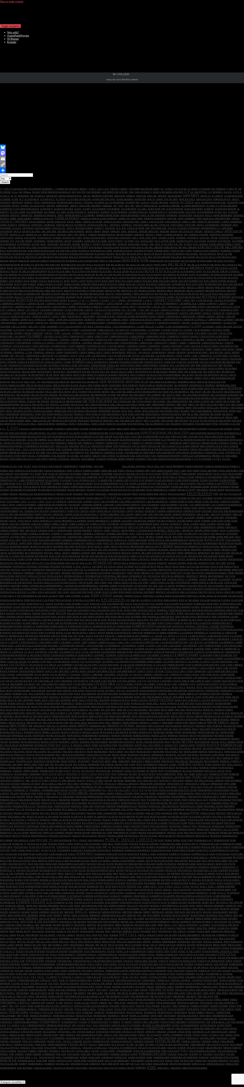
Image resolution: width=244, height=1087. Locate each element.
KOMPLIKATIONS (144, 626)
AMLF (60, 215)
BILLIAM (116, 268)
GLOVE (179, 517)
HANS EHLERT (233, 540)
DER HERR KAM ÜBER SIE (55, 382)
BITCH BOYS (222, 268)
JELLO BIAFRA (216, 585)
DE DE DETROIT (36, 375)
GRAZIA (107, 527)
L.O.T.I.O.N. (181, 636)
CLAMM (159, 326)
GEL (21, 511)
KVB (96, 636)
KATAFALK (206, 607)
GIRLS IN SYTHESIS (23, 517)
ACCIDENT (217, 196)
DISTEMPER (199, 407)
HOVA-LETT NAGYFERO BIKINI (48, 563)
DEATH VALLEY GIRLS (122, 371)
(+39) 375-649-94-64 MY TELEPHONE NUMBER (27, 189)
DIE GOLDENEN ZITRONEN (224, 395)
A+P (186, 192)
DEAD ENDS (54, 368)
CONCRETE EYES (31, 339)
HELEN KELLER (18, 549)
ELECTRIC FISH (167, 436)
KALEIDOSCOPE (115, 604)
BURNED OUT (90, 297)
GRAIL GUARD (190, 524)
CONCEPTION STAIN (10, 339)
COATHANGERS (87, 330)
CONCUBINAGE (49, 339)
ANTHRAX (126, 225)
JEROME (150, 589)
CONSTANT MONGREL (217, 339)
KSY (75, 636)
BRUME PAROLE (70, 294)
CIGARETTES (229, 323)
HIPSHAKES (204, 553)
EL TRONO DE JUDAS (11, 443)
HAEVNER (178, 537)
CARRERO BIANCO (24, 306)
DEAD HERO (68, 368)
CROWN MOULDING (197, 352)
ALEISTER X (46, 209)
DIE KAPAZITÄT (34, 398)
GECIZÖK (38, 508)
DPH (184, 414)
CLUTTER (40, 330)
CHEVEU (220, 316)
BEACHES (121, 254)
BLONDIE (238, 274)
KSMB (64, 636)
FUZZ (3, 501)
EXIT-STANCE (143, 456)
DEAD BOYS (20, 368)
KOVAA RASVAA (234, 629)
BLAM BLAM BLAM (84, 274)
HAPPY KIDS (25, 543)
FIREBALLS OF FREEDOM (208, 477)
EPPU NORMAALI (122, 446)
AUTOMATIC (224, 241)
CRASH (41, 349)
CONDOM (64, 339)
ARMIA (97, 231)
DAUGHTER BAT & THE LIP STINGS (40, 365)
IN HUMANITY (118, 573)
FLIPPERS (67, 483)
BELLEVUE (202, 257)
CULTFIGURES (99, 355)
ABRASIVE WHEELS (124, 196)
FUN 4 (130, 498)
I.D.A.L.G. (86, 566)
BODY (67, 281)
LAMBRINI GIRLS (159, 639)
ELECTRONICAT (56, 439)
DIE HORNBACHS (16, 398)
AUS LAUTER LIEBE (164, 241)
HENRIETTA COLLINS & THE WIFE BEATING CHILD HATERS (103, 549)
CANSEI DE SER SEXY (141, 303)
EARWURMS (72, 429)
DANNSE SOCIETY (153, 362)
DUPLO (72, 424)
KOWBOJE (5, 632)
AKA (127, 205)
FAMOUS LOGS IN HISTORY (28, 470)
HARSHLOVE (78, 543)
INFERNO (66, 573)
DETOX (89, 388)
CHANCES (59, 313)
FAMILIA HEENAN (194, 466)
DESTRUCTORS (60, 388)
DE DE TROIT (52, 375)
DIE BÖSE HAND (232, 391)
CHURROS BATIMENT (168, 323)
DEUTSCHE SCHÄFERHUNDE (150, 388)
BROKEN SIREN (165, 290)
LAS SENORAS (128, 645)
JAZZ (161, 585)
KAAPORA (59, 604)
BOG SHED (127, 281)
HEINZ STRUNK (228, 546)
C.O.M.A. (147, 300)
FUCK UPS (58, 498)
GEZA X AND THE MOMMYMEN (17, 514)
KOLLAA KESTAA (202, 623)
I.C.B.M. (77, 566)
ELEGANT (71, 439)
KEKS (70, 610)
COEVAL (48, 333)
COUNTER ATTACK (96, 346)
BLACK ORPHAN (9, 274)
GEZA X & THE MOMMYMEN (228, 511)
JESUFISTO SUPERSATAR (205, 589)
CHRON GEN (41, 323)
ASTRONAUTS (44, 238)
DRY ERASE (167, 420)
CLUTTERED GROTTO (58, 330)
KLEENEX (16, 623)
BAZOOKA (100, 254)
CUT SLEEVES (7, 359)
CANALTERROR (114, 303)
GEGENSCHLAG (117, 508)
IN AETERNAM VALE (184, 569)
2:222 (106, 189)
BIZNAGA (5, 271)
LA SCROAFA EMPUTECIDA (144, 642)
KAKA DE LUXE (98, 604)
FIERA (129, 477)
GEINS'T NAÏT (190, 508)
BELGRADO (189, 257)
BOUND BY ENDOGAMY (158, 284)
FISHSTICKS (6, 480)
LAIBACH (115, 639)
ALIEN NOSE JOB (156, 209)
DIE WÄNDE (229, 401)
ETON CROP (20, 456)
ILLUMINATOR (92, 569)
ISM (17, 579)
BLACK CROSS (121, 271)
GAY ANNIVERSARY (199, 504)
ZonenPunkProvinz (18, 35)
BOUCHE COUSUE (135, 284)
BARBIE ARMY (162, 250)
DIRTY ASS (193, 404)
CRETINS (166, 349)
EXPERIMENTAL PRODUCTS (209, 456)
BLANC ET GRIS (104, 274)
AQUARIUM (6, 231)
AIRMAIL (107, 205)
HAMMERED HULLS (85, 540)
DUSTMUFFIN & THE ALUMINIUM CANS (148, 424)
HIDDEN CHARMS (80, 553)
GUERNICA (57, 533)
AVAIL (43, 244)
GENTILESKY (119, 511)
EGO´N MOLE (116, 433)
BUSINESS (143, 297)
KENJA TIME (130, 610)
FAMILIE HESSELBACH (217, 466)
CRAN (13, 349)
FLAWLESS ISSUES (164, 480)
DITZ (2, 411)
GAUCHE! (183, 504)
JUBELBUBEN (170, 600)
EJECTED (47, 436)
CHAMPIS (48, 313)
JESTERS (187, 589)
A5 (15, 196)
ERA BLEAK (154, 446)
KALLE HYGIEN (141, 604)
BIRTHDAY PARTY (202, 268)
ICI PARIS (129, 566)
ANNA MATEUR (173, 221)
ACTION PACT (47, 199)
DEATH (4, 371)
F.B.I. (218, 459)
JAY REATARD (125, 585)
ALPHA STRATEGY (76, 212)
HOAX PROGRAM (71, 556)
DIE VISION (216, 401)
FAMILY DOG (7, 470)
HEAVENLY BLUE (84, 546)
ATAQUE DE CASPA (72, 238)
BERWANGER (156, 261)
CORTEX (228, 343)
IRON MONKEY (216, 576)
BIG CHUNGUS (229, 264)
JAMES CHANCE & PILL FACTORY (131, 582)
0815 (73, 192)
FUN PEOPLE (140, 498)
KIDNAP (36, 613)
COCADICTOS (121, 330)
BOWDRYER (178, 284)
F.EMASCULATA (8, 466)
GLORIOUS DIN (167, 517)
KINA (3, 616)
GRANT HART (223, 524)
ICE (105, 566)
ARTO (70, 234)
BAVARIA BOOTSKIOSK (81, 254)
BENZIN (4, 261)
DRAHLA (180, 417)
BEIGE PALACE (121, 257)
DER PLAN (141, 381)
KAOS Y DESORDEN (48, 607)
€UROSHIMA (44, 456)
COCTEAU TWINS (220, 330)
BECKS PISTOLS (207, 254)
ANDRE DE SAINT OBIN (130, 218)
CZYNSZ (45, 359)
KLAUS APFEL (196, 620)
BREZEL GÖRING (196, 287)
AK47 (121, 205)
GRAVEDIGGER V (76, 527)
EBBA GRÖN (122, 429)
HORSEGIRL (156, 559)
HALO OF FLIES (30, 540)
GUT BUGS (204, 533)
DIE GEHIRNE (154, 395)
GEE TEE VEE (71, 508)
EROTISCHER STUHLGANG (226, 449)
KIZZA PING (143, 620)
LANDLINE (194, 639)
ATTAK (214, 238)
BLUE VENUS (119, 278)
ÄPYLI (37, 202)
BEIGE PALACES (138, 257)
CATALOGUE (173, 306)
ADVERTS (5, 202)
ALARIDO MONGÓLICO (193, 205)
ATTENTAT (224, 238)
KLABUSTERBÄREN (163, 619)
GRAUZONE (41, 527)
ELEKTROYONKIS (151, 439)
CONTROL (75, 343)
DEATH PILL (59, 371)
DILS (87, 404)
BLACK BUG (106, 271)
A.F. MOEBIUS (215, 192)
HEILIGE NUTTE (153, 546)
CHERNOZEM (188, 316)
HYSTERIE (66, 566)
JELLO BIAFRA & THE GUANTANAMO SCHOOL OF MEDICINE (71, 589)
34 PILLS (169, 189)
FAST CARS (180, 470)
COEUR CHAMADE (33, 333)
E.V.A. (3, 429)
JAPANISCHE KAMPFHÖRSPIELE (46, 585)
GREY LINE (150, 527)
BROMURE (180, 290)
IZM (164, 579)
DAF (212, 358)
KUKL (82, 636)
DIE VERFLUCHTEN (199, 401)
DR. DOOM (215, 414)
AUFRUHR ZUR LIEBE (95, 241)
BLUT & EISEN (185, 278)
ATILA (135, 238)
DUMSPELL (62, 424)
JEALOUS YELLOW (197, 585)
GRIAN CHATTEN (183, 527)
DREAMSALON (216, 417)
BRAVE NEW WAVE (129, 287)
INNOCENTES (162, 573)
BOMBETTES (196, 281)
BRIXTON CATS (129, 290)
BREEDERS (160, 287)
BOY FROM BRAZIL (10, 287)
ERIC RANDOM (64, 449)
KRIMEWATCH (151, 632)
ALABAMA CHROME (169, 205)
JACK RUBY (224, 579)
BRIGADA (220, 287)
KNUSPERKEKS (138, 623)
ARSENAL (132, 231)
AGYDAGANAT (37, 205)
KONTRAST (178, 626)
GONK (227, 520)
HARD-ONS (48, 543)
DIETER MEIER (74, 401)
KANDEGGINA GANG (230, 604)
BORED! (32, 284)
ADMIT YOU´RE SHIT (167, 199)
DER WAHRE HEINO (98, 385)
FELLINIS (14, 477)
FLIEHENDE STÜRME (37, 483)
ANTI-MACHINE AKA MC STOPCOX (151, 225)
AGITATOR (232, 202)
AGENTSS (174, 202)
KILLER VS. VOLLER (152, 613)
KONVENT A (6, 629)
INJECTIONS (133, 573)
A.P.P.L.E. (237, 192)
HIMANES (171, 553)
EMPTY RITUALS (192, 443)
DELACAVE (188, 375)
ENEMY (234, 443)
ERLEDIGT (184, 449)
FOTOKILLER (133, 486)
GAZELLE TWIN (18, 508)
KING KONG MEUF (114, 616)
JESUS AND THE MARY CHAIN (85, 592)
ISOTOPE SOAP (92, 579)
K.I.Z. (42, 604)
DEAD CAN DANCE (38, 368)
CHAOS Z (129, 313)
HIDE (93, 553)
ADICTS (151, 199)
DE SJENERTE (181, 385)
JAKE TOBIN (100, 582)
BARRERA (226, 250)
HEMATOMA (51, 549)
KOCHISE (152, 623)
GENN (92, 511)
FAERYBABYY (70, 466)
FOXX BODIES (162, 486)
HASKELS (91, 543)
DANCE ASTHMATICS (96, 362)
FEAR (45, 474)
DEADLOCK (122, 368)
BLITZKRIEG (203, 274)
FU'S (226, 494)
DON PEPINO (166, 411)
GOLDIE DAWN (185, 520)
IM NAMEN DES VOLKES (122, 569)
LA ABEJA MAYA (196, 636)
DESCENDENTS (130, 385)
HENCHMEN (64, 549)
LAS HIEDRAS (226, 642)
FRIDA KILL (101, 494)
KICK (3, 613)
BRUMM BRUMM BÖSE (91, 294)
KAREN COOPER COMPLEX (115, 607)
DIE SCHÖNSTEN (9, 401)
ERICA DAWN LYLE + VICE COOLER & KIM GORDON (27, 449)
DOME (138, 411)
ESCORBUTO (77, 452)
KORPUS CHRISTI (97, 629)
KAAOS (49, 604)
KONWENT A (51, 629)
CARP (231, 303)
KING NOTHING (133, 616)
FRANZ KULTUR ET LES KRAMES (128, 490)
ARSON (174, 231)
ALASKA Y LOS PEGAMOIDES (221, 205)
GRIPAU (220, 527)
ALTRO (218, 212)
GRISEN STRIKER (9, 530)
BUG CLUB (205, 294)
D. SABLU (110, 359)
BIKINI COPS (91, 268)
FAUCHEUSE (6, 474)
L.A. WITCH (169, 636)
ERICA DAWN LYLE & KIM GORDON (180, 446)
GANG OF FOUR (211, 501)
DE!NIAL (228, 365)
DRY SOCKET (181, 420)
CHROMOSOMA (8, 323)
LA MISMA (182, 639)
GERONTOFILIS (174, 511)
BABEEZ (203, 244)
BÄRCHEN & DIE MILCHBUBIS (146, 247)
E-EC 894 (235, 424)
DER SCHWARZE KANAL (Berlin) (70, 385)
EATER (112, 429)
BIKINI (65, 268)
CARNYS (222, 303)
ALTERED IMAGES (138, 212)
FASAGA (130, 470)
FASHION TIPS (142, 470)
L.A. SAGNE (156, 636)
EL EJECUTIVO (85, 439)
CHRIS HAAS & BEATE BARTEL (145, 319)
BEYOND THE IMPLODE (47, 264)
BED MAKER (61, 257)
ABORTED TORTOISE (102, 196)
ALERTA (86, 209)
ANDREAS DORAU (67, 218)
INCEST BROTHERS (220, 569)
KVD (101, 636)
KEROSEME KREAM (180, 610)
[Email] (122, 159)
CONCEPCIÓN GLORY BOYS (214, 336)
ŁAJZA (124, 639)
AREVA (89, 231)
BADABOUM (45, 247)
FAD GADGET (55, 466)
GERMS (161, 511)
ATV (12, 241)
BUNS (80, 297)
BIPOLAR (184, 268)
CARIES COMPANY (207, 303)
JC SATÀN (170, 585)
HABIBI (159, 537)
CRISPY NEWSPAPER (114, 352)
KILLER (61, 613)
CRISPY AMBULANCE (90, 352)
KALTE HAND (172, 604)
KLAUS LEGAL (212, 620)
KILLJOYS (190, 613)
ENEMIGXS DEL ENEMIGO (215, 443)
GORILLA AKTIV (59, 524)
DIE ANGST (196, 391)
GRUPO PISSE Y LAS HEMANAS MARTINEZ (143, 530)
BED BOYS (48, 257)
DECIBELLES (7, 375)
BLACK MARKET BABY (190, 271)
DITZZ (9, 411)
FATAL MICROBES (228, 470)
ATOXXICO (192, 238)
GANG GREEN (194, 501)
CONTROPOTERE (129, 343)
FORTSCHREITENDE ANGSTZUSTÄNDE (91, 486)
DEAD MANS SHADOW (141, 368)
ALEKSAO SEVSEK (63, 209)
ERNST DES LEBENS (201, 449)
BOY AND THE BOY (233, 284)
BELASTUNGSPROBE (159, 257)
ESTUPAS (230, 452)
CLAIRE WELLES (145, 326)
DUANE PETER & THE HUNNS (215, 420)
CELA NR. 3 (132, 310)
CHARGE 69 (218, 313)
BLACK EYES (137, 271)
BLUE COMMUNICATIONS (80, 278)
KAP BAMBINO (67, 607)
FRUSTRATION (199, 493)
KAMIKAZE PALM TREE (206, 604)
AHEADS (50, 205)
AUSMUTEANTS (184, 241)
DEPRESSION (171, 378)
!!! (1, 189)
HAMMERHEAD (104, 540)
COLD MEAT (88, 333)
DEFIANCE (124, 375)
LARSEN (92, 642)
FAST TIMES (193, 470)
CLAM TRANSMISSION (177, 326)
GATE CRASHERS (150, 504)
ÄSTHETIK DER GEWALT (69, 202)
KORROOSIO (113, 629)
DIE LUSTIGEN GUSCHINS (157, 398)
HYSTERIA (32, 566)
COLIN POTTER (185, 333)
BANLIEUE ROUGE (123, 250)
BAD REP (125, 247)
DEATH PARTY (44, 371)
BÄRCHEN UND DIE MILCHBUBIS (220, 247)
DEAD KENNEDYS (102, 368)
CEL (123, 310)
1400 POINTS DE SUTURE (114, 192)
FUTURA (172, 498)
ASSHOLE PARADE (198, 234)
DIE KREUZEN (74, 398)
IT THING (143, 579)
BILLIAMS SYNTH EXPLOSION (138, 268)
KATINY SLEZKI (8, 610)
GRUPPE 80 (187, 530)
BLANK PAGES (129, 274)
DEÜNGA (98, 388)
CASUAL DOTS (128, 306)
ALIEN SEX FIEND (193, 209)
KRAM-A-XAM (63, 632)
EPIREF (108, 446)
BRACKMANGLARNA (56, 287)
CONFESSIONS (120, 339)
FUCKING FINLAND (42, 498)
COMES (89, 336)
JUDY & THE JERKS (189, 600)
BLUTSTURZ (220, 278)
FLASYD (133, 480)
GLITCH (118, 517)
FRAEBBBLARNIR (199, 486)
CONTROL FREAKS (91, 343)
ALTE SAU (190, 212)
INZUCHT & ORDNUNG (173, 576)
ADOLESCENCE (187, 199)
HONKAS (45, 559)
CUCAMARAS (61, 355)
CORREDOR (194, 343)
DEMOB (91, 378)
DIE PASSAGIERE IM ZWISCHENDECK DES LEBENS (199, 398)
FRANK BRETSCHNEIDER (23, 490)
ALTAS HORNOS (119, 212)
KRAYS (101, 632)
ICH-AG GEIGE (115, 566)
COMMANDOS (136, 336)
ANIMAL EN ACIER (93, 221)
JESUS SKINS (125, 592)
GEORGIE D (151, 511)
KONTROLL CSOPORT (208, 626)
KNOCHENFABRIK (109, 623)
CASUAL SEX (159, 306)
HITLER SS (236, 553)
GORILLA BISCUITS (79, 524)
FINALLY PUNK (186, 477)
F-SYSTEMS (205, 459)
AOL (123, 228)
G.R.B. (41, 501)
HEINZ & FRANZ (210, 546)
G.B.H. (23, 501)
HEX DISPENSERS (34, 553)
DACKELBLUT (171, 359)
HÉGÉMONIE (137, 546)
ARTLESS (61, 234)
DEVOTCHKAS (219, 388)
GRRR (107, 530)
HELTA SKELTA (35, 549)
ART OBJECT (80, 234)
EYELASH (151, 459)
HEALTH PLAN (226, 543)
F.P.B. (20, 466)
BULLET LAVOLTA (24, 297)
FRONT (163, 494)
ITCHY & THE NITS (128, 579)
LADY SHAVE (61, 639)
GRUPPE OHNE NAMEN (206, 530)
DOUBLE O (79, 414)
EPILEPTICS (97, 446)
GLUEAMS (189, 517)
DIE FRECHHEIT (137, 395)
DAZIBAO (164, 365)
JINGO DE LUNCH (233, 592)
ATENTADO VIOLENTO (119, 238)
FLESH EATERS (227, 480)
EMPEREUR (175, 443)
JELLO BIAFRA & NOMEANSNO (22, 589)
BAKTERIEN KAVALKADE (41, 250)
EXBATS (96, 456)
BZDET (63, 300)
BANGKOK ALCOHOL (101, 250)
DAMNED (78, 361)
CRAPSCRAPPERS (26, 349)
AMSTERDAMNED (130, 215)
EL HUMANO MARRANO (193, 439)
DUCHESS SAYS (8, 424)
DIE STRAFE (42, 401)
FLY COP (123, 483)
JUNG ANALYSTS (9, 604)
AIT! (115, 205)
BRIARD (210, 287)
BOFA (118, 281)
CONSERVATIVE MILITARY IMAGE (162, 339)
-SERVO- (83, 189)
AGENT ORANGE (159, 202)
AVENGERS (65, 244)
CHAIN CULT (211, 310)
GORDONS (24, 524)
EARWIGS (60, 429)
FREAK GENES (216, 490)
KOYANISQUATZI (21, 632)
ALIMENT (208, 209)
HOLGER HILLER (99, 556)
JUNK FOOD (32, 604)
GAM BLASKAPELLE (157, 501)
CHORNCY (89, 319)
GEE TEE (58, 508)
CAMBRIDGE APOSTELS (13, 303)
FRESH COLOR (64, 494)
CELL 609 (144, 310)
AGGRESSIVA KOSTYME (213, 202)
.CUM (91, 189)
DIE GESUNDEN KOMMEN (196, 395)
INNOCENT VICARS (180, 573)
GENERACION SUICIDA (36, 511)
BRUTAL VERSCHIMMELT (119, 294)
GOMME (205, 520)
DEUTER (108, 388)
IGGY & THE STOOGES (198, 566)
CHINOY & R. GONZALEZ (33, 319)
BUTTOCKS (237, 297)
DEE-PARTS (66, 375)
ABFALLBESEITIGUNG (70, 196)
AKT (132, 205)
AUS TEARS (200, 241)
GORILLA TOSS (98, 524)
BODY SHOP (107, 281)
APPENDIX (227, 228)
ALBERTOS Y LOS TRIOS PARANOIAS (19, 209)
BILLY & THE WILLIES (166, 268)
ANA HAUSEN (185, 215)
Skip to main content (11, 1)
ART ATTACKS (185, 231)
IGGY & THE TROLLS (222, 566)
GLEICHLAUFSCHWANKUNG (84, 517)
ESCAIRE (41, 452)
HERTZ (217, 549)
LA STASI (150, 645)
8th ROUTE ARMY (150, 189)
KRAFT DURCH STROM (42, 632)
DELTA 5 (224, 375)
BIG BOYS (215, 264)
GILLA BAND (127, 514)
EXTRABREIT (88, 459)
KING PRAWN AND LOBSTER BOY (193, 616)
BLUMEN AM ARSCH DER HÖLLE (144, 278)
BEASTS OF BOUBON (174, 254)
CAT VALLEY (32, 310)
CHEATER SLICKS (105, 316)
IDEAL (160, 566)
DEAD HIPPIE (82, 368)
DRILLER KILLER (41, 420)
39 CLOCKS (181, 189)
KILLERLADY (96, 613)
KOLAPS (188, 623)
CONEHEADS (87, 339)
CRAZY (122, 349)
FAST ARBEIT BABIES (161, 470)
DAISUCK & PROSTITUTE (30, 362)
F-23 (196, 459)
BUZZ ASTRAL (7, 300)
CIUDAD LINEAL (103, 326)
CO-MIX (74, 330)
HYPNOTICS (19, 566)
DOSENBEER (12, 414)
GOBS (209, 517)
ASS (186, 234)
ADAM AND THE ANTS (104, 199)
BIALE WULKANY (95, 264)
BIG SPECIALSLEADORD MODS (44, 268)
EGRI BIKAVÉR (132, 433)
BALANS (59, 250)
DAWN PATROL (150, 365)
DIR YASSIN (237, 404)
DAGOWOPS (235, 359)
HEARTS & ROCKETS (41, 546)
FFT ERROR (111, 477)
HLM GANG (55, 556)
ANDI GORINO (24, 218)
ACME (14, 199)
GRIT (21, 530)
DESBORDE (115, 385)
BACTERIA (32, 247)
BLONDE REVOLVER (222, 274)
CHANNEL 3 (96, 313)
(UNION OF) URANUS (67, 189)
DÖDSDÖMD (104, 411)
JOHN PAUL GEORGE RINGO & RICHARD (164, 596)
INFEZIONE (78, 573)
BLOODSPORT (42, 278)
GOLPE (197, 520)
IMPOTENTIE (165, 569)
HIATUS (66, 553)
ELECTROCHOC (18, 439)
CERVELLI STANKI (170, 310)
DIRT (148, 404)
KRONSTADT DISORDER (38, 636)
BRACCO (40, 287)
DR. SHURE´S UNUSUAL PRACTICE (33, 417)
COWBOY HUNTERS (171, 346)
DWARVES (175, 424)
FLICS (19, 483)
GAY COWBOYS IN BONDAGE (226, 504)
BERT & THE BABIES (110, 261)
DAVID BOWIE (98, 365)
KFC (235, 610)
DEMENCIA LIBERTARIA (47, 378)
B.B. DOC (178, 244)
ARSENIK (164, 231)
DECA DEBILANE (193, 371)
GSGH (222, 530)
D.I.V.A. (86, 359)
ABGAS (86, 196)
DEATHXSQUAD (143, 371)
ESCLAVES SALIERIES (57, 452)
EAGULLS (24, 429)
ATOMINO (181, 238)
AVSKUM (122, 244)
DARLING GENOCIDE (187, 362)
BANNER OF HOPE (143, 250)
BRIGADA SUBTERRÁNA (31, 290)
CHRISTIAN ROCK (172, 319)
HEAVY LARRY (102, 546)
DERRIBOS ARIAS (187, 382)
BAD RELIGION (111, 247)
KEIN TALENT (58, 610)
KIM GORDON (235, 613)
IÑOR (231, 573)
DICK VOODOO (80, 391)
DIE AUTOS (217, 391)
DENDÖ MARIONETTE (133, 378)
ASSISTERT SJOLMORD (221, 234)
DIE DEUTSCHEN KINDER (44, 395)
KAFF (86, 604)
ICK (136, 566)
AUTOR (35, 244)
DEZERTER (234, 388)
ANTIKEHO (226, 225)
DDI (193, 365)
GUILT (132, 533)
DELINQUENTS (211, 375)
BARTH (236, 250)
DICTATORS (94, 391)
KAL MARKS (157, 604)
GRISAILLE (231, 527)
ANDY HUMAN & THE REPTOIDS (213, 218)
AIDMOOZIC (62, 205)
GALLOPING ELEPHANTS (132, 501)
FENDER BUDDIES (46, 477)
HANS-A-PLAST (214, 539)
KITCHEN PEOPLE (126, 620)
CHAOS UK (117, 313)
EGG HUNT (74, 433)
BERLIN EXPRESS (39, 261)
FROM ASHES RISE (149, 494)
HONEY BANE (25, 559)
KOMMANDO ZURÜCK (80, 626)
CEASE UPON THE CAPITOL (78, 310)
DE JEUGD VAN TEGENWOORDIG (163, 375)
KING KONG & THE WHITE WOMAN (85, 616)
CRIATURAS (197, 349)
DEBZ (180, 371)
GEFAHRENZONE (99, 508)
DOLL (131, 411)
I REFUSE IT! (192, 576)
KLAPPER (183, 620)
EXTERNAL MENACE (69, 459)
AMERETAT (26, 215)
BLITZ (192, 274)
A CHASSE (5, 199)
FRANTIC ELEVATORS (97, 490)
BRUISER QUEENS (50, 294)
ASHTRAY (139, 234)
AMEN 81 (15, 215)
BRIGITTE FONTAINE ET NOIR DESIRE (84, 290)
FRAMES (4, 490)
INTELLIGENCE (55, 576)
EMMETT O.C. (161, 443)
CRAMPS (4, 349)
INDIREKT (29, 573)
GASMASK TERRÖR (91, 504)
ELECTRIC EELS (122, 436)
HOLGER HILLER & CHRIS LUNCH (126, 556)
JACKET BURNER (208, 579)
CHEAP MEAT (74, 316)
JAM (109, 582)
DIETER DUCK (57, 401)
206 (20, 192)
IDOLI (183, 566)
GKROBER (39, 517)
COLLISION (19, 336)
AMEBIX (4, 215)
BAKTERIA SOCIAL (17, 250)
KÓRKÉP (73, 629)
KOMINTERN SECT (222, 623)
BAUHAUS (63, 254)
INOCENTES (197, 573)
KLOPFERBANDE (69, 623)
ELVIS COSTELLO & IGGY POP (39, 443)
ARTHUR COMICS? (213, 231)
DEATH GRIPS (29, 371)
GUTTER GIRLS (18, 537)
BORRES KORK (72, 284)
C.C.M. (81, 300)
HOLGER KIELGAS (155, 556)
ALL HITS (61, 212)
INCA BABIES (202, 569)
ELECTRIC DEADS (103, 436)
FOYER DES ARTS (180, 486)
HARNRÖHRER (62, 543)
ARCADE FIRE (48, 231)
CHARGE (206, 313)
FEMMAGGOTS (28, 477)
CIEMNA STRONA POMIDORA (206, 323)
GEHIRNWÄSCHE (135, 508)
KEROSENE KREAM (202, 610)
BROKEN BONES (147, 290)
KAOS (34, 607)
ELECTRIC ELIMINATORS (144, 436)
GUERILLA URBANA (39, 533)
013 (162, 189)
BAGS (3, 250)
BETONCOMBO (205, 261)
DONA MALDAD (150, 411)
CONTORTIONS (23, 343)
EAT (105, 429)
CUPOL (187, 355)
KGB (241, 610)
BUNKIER (71, 297)
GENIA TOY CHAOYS (78, 511)
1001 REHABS (93, 192)
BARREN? (214, 250)
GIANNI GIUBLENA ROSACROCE (81, 514)
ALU (225, 212)
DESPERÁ (210, 385)
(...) (54, 189)
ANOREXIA (49, 225)
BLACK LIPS (170, 271)
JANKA (25, 585)
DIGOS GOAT (77, 404)
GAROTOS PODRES (26, 504)
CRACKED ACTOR (228, 346)
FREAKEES (202, 490)
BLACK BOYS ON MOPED (85, 271)
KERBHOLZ (163, 610)
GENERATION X (57, 511)
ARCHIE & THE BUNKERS (70, 231)
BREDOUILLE (146, 287)
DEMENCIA (27, 378)
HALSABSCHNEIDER (50, 540)
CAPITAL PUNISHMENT (165, 303)
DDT (220, 365)
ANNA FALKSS (156, 221)
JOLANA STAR (235, 596)
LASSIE (141, 645)
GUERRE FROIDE (72, 533)
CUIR (88, 355)
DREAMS (203, 417)
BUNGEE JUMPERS (55, 297)
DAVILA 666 (113, 365)
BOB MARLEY (55, 281)
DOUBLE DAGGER (63, 414)
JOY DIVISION (113, 600)
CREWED (185, 349)
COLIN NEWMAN (167, 333)
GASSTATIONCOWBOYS (127, 504)
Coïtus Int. (66, 333)
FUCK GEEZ (25, 498)
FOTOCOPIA (119, 486)
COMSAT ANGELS (189, 336)
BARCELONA (178, 250)
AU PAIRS (129, 241)
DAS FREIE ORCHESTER (222, 362)
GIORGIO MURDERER (183, 514)
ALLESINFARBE (34, 212)
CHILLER (230, 316)
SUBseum (13, 38)
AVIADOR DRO (109, 244)
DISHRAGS (167, 407)
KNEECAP (93, 623)
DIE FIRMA (122, 395)
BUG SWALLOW (227, 294)
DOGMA (116, 411)
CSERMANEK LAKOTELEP (39, 355)
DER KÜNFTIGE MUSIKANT (84, 382)
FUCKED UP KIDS (9, 498)
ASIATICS (150, 234)
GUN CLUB (168, 533)
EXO (153, 456)
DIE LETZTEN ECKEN (107, 398)
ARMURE (115, 231)
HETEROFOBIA (16, 553)
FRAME (235, 486)
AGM (241, 202)
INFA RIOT (55, 573)
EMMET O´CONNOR (142, 443)
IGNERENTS (38, 569)
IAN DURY (97, 566)
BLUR (166, 278)
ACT (21, 199)
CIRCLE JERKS (19, 326)
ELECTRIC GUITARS (187, 436)
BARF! (188, 250)
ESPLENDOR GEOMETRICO (190, 452)
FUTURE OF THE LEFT (189, 498)
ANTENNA (114, 225)
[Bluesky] (122, 147)
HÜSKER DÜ (103, 563)
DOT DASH (47, 414)
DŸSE (215, 424)
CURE (194, 355)
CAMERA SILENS (35, 303)
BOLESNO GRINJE (168, 281)
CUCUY (73, 355)
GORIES (46, 524)
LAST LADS (161, 645)
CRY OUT (19, 355)
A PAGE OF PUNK (136, 228)
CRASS (81, 349)
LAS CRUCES (195, 642)
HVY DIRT (221, 563)
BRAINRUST (75, 287)
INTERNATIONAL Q (74, 576)
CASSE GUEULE (111, 306)
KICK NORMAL (24, 613)
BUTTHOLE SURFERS (216, 296)
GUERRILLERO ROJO (117, 533)
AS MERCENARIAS (173, 234)
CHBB (63, 316)
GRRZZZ (115, 530)
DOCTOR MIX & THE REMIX (82, 411)
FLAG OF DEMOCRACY (84, 480)
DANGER (113, 362)
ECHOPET (202, 429)
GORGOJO (36, 524)
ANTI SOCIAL (59, 228)
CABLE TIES (188, 300)
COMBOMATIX (76, 336)
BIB (108, 264)
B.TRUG (188, 244)
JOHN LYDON (101, 596)
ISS (102, 579)
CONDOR (74, 339)
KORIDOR (63, 629)
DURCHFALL (84, 424)
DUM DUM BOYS (46, 424)
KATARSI (218, 607)
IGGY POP (26, 569)
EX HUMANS (123, 456)
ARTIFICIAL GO (33, 234)
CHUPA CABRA (76, 323)
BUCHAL (164, 294)
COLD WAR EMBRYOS (122, 333)
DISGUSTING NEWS (150, 407)
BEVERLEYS (27, 264)
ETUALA (31, 456)
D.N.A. (93, 359)
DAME (67, 362)
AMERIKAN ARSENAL (45, 215)
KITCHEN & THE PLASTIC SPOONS (98, 620)
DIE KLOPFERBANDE (55, 398)
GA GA (96, 501)
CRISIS (59, 352)
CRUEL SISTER (232, 352)
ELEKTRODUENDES (130, 439)
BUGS (215, 294)
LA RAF (76, 642)
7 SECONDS (134, 189)
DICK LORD (51, 391)
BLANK (117, 274)
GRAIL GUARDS (207, 524)
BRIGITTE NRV (113, 290)
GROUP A (98, 530)
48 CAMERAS (218, 189)
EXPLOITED (41, 459)
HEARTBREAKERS (19, 546)
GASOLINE (108, 504)
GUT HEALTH (218, 533)
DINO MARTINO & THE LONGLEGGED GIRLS (113, 404)
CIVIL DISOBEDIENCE (124, 326)
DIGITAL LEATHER (60, 404)
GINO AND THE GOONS (159, 514)
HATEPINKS (133, 543)
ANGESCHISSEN (37, 221)
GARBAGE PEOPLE (230, 501)
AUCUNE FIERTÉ (24, 241)
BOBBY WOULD (38, 281)
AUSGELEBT (146, 241)
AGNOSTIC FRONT (9, 205)
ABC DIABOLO (37, 196)
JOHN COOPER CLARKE (77, 596)
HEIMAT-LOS (181, 546)
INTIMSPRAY (135, 576)
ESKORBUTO (96, 452)
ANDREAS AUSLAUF (43, 218)
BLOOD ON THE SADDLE (22, 278)
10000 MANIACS (143, 192)
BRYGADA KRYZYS (144, 294)
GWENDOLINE (58, 537)
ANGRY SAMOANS (56, 221)
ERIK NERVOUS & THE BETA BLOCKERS (156, 449)
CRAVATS (91, 349)
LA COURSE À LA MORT (12, 639)
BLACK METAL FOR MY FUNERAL (221, 271)
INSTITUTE (21, 576)
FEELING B (119, 474)
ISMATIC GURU (28, 579)
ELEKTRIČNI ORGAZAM (106, 439)
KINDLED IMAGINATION (37, 616)
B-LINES (168, 244)
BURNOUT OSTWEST (110, 297)
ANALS (208, 215)
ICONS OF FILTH (147, 566)
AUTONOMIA (24, 244)
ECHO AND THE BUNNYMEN (181, 429)
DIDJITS (105, 391)
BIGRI (10, 268)
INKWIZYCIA (148, 573)
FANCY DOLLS (74, 470)
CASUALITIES (143, 306)
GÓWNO (164, 524)
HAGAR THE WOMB (205, 537)
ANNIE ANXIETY (8, 225)
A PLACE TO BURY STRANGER (183, 228)
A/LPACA (5, 196)
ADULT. (236, 199)
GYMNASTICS (116, 537)
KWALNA (110, 636)
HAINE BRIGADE (225, 537)
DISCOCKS (60, 407)
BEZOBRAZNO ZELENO (73, 264)
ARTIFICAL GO (17, 234)
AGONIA (24, 205)
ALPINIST (105, 212)
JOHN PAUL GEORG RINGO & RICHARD (206, 596)
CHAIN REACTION (228, 310)
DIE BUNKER (23, 395)
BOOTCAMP (20, 284)
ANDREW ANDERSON (154, 218)
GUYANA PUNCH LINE (38, 537)
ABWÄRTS (191, 195)
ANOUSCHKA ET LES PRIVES (71, 225)
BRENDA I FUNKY (176, 287)
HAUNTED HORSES (158, 543)
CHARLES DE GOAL (20, 316)
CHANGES (84, 313)
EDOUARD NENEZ (18, 433)
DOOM (232, 411)
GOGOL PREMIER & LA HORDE (69, 520)
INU (145, 576)
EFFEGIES (63, 433)
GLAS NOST (62, 517)
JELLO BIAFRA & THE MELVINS (121, 589)
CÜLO (81, 355)
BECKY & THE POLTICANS (28, 257)
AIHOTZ (74, 205)
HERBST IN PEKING (158, 549)
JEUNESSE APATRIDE (143, 592)
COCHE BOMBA (138, 330)
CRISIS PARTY (71, 352)
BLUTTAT (233, 278)
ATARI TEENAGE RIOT (94, 238)
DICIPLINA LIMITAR (10, 391)
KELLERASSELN (82, 610)
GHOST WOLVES (43, 514)
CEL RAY (155, 310)
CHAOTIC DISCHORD (190, 313)
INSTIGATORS (7, 576)
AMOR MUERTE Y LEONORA (79, 215)
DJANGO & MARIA (43, 411)
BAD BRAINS (79, 247)
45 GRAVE (193, 189)
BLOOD (4, 278)
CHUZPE (185, 323)
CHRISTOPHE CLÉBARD (220, 319)
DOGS (124, 411)
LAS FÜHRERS (210, 642)
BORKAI (41, 284)
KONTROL (190, 626)
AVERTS (96, 244)
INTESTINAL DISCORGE (115, 576)
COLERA (153, 333)
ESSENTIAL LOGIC (215, 452)
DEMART (16, 378)
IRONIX (203, 576)
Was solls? (13, 32)
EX (68, 456)
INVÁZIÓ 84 (154, 576)
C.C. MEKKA (92, 300)
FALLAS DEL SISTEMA (134, 466)
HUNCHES (192, 563)
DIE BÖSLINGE (8, 395)
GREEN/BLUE (120, 527)
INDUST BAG (42, 573)
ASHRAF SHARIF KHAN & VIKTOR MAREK (110, 234)
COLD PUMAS (102, 333)
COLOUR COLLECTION (55, 336)
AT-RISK (57, 238)
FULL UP (121, 498)
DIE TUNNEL (159, 401)
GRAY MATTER (94, 527)
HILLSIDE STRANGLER (153, 553)
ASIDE (159, 234)
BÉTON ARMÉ (188, 261)
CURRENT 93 (205, 355)
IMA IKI (104, 569)
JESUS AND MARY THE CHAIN (53, 592)
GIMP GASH (141, 514)
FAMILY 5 (235, 466)
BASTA (30, 254)
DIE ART (206, 391)
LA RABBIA (65, 642)
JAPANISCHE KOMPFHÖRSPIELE (81, 585)
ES (34, 452)
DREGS (229, 417)
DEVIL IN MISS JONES (192, 388)
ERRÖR (4, 452)
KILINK (51, 613)
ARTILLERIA (49, 234)
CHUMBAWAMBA (58, 323)
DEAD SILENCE (180, 368)
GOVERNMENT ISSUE (147, 524)
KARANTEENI (83, 607)
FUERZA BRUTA (94, 498)
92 (236, 189)
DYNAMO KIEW (203, 424)
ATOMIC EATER (166, 238)
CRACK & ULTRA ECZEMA (204, 346)
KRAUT (93, 632)
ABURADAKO (174, 196)
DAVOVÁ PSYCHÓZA (131, 365)
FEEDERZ (95, 474)
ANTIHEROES (212, 225)
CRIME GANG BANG (223, 349)
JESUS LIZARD (110, 592)
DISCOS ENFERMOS (108, 407)
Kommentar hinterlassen (55, 67)
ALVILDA (233, 212)
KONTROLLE (227, 626)
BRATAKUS (95, 287)
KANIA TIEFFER (21, 607)
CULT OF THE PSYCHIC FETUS (123, 355)
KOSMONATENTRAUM (180, 629)
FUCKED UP (235, 494)
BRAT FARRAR (110, 287)
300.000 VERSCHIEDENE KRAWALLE (51, 192)
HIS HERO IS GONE (220, 553)
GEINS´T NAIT (205, 508)
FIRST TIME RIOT (232, 477)
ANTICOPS (189, 225)
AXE (151, 244)
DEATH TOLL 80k (100, 371)
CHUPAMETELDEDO (117, 323)
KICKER (10, 613)
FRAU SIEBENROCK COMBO (161, 490)
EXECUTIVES (108, 456)
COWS (186, 346)
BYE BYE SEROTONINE (46, 300)
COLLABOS (200, 333)
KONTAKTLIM (163, 626)
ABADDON (23, 196)
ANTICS (200, 225)
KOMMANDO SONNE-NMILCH (51, 626)
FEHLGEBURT (188, 474)
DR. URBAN (138, 417)
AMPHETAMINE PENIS (107, 215)
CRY (11, 355)
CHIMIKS (14, 319)
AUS (137, 241)
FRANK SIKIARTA (76, 490)
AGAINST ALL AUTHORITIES (109, 202)
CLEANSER (208, 326)
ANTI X (70, 228)
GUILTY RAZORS (145, 533)
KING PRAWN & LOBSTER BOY (158, 616)
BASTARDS (40, 254)
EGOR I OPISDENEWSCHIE (94, 433)
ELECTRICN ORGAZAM (211, 436)
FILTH (165, 477)
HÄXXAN (189, 537)
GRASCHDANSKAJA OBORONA (16, 527)
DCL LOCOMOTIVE (180, 365)
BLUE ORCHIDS (102, 278)
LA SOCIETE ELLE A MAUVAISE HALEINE (36, 645)
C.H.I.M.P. (104, 300)
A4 (11, 196)
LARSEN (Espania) (107, 642)
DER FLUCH (17, 382)
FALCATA (98, 466)
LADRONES (32, 639)
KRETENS (137, 632)
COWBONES (153, 346)
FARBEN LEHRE (91, 470)
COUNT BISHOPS (76, 346)
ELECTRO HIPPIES (37, 439)
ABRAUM (141, 196)
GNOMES (200, 517)
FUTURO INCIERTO (233, 498)
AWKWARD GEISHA (138, 244)
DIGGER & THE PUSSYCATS (34, 404)
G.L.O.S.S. (32, 501)
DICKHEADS (28, 391)
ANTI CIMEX (177, 225)
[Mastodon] (122, 153)
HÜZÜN (117, 563)
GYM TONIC (131, 537)
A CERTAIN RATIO (233, 196)
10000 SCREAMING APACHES (167, 192)
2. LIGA (99, 189)
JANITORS (15, 585)
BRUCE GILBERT (195, 290)
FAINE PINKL (86, 466)
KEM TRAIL (117, 610)
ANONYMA (37, 225)
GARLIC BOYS (7, 504)
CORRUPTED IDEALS (212, 343)
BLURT (173, 278)
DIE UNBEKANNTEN (177, 401)
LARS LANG (123, 642)
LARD (84, 642)
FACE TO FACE (40, 466)
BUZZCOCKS (25, 300)
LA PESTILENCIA (28, 642)
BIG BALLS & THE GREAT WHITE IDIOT (146, 264)
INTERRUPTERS (93, 576)
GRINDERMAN (208, 527)
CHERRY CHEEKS (205, 316)
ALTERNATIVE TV (158, 212)
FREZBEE (78, 494)
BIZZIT (14, 271)
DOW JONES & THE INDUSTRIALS (103, 414)
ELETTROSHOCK (170, 439)
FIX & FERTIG (52, 480)
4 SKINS (123, 189)
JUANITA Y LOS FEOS (151, 600)
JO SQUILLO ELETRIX (83, 600)
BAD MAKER (96, 247)
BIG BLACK (177, 264)
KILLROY (201, 613)
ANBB (13, 218)
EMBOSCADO (75, 443)
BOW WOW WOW (195, 284)
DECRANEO (21, 375)
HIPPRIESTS (190, 553)
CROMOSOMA (158, 352)
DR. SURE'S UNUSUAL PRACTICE (113, 417)
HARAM (37, 543)
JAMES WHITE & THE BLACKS (207, 582)
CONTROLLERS (110, 343)
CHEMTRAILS (172, 316)
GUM (157, 533)
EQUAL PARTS (139, 446)
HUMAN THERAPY (157, 563)
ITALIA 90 (110, 579)
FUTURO (218, 498)
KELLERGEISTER (100, 610)
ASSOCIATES (7, 238)
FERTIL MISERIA (65, 477)
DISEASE (124, 407)
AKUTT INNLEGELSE (146, 205)
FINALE (173, 477)
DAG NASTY (222, 359)
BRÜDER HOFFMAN (215, 290)
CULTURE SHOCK (164, 355)
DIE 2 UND (115, 391)
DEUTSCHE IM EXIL (124, 388)
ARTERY (198, 231)
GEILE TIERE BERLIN (171, 508)
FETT (101, 477)
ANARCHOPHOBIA (222, 215)
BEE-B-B (73, 257)
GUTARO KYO (190, 533)
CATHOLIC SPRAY (15, 310)
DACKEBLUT (156, 359)
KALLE (128, 604)
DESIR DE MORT (164, 385)
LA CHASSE (236, 636)
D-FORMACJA (63, 359)
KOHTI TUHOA (165, 623)
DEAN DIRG (231, 368)
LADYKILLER (46, 639)
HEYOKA (48, 553)
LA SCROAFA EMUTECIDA (174, 642)
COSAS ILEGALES (21, 346)
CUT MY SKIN (220, 355)
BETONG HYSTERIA (224, 261)
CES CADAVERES (190, 310)
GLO (140, 517)
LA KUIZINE (135, 639)
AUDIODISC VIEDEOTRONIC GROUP (52, 241)
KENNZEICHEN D (147, 610)
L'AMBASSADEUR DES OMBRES (132, 636)
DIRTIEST (171, 404)
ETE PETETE (6, 456)
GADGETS (61, 501)
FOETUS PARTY (188, 483)
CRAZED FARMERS (107, 349)
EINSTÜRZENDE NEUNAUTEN (25, 436)
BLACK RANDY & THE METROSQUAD (38, 274)
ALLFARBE (49, 212)
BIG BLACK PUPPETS (198, 264)
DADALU (184, 359)
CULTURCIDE (147, 355)
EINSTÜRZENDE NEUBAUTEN (164, 433)
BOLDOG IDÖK (150, 281)
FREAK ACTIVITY (186, 490)
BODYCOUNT (93, 281)
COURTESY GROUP (136, 346)
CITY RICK (87, 326)
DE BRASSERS (160, 371)
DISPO (188, 407)
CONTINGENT (7, 343)
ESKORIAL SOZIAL (114, 452)
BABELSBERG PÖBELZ (221, 244)
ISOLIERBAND (75, 579)
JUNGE (22, 604)
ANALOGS (198, 215)
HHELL (58, 553)
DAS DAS (204, 362)
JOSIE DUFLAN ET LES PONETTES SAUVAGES (48, 600)
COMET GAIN (101, 336)
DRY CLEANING (152, 420)
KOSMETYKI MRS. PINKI (154, 629)
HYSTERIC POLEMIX (49, 566)
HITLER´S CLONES (10, 556)
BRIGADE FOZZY (54, 290)
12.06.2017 (9, 60)
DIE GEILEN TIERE (171, 395)
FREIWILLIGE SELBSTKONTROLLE (37, 494)
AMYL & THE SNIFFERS (152, 215)
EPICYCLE (85, 446)
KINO (76, 620)
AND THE (172, 218)
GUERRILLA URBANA (93, 533)
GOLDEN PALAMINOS (144, 520)
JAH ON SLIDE (85, 582)
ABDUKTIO (52, 196)
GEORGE (139, 511)
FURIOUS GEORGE (157, 498)
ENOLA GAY (62, 446)
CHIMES (4, 319)
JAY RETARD (140, 585)
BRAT (86, 287)
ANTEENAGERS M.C (97, 225)
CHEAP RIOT (88, 316)
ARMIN (105, 231)
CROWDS (181, 352)
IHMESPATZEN (53, 569)
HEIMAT (168, 546)
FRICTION (89, 494)
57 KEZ (230, 189)
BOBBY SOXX (22, 281)
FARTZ (121, 470)
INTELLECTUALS (37, 576)
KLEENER (5, 623)
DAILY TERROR (8, 362)
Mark (38, 67)
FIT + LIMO (19, 480)
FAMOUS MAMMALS (55, 470)
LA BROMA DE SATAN (217, 636)
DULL (34, 424)
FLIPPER (57, 483)
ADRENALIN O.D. (222, 199)
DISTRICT (225, 407)
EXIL (132, 456)
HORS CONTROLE (140, 559)
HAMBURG (67, 540)
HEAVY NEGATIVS (120, 546)
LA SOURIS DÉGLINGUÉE (71, 645)
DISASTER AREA (9, 407)
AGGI (197, 202)
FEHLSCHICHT (204, 474)
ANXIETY (99, 228)
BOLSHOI (183, 281)
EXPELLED (187, 456)
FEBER (85, 474)
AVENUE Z (86, 244)
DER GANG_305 (32, 382)
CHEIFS (161, 316)
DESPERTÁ (31, 388)
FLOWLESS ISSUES (83, 483)
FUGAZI (109, 498)
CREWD (175, 349)
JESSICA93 (176, 589)
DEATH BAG (14, 371)
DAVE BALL (84, 365)
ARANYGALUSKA (31, 231)
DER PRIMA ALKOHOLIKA (163, 382)
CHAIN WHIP (19, 313)
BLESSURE (182, 274)
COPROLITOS (160, 343)
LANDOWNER (222, 639)
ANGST (70, 221)
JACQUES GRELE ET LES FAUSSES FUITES (55, 582)
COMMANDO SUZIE (155, 336)
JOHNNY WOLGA (133, 596)
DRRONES (108, 420)
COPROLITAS (146, 343)
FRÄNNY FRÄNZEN (220, 486)
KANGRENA (6, 607)
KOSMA (136, 629)
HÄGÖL (168, 537)
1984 (131, 192)
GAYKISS (4, 508)
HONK (36, 559)
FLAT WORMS (146, 480)
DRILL (28, 420)
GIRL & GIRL (203, 514)
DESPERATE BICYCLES (12, 388)
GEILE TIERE (152, 508)
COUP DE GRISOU (116, 346)
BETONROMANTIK (10, 264)
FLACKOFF (66, 480)
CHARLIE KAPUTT (41, 316)
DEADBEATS (6, 368)
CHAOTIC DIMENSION (166, 313)
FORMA (66, 486)
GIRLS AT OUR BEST (221, 514)
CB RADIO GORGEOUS (52, 310)
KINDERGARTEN (15, 616)
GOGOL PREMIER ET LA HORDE (104, 520)
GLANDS (50, 517)
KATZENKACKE (26, 610)
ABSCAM (152, 196)
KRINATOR (231, 632)
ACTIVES (60, 199)
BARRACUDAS (201, 250)
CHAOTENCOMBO (144, 313)
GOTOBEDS (113, 524)
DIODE (141, 404)
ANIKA (78, 221)
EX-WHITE (85, 456)
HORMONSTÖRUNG (119, 559)
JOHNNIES (118, 596)
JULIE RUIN (237, 600)
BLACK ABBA (63, 271)
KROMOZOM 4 (16, 636)
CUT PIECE (234, 355)
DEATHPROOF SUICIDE (78, 371)
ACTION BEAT (31, 199)
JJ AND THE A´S (8, 596)
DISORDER (179, 407)
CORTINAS (5, 346)
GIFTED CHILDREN (109, 514)
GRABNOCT (175, 524)
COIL (56, 333)
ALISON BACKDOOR (225, 209)
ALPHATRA (93, 212)
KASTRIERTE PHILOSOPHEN (176, 607)
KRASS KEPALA (80, 632)
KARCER (96, 607)
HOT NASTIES (220, 559)
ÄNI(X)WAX (17, 202)
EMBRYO (100, 443)
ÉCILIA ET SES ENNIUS (220, 429)
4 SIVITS (114, 189)
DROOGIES (83, 420)
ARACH (17, 231)
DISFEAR (135, 407)
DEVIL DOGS (173, 388)
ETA (238, 452)
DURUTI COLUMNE (116, 424)
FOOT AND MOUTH (51, 486)
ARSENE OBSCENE (149, 231)
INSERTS (239, 573)
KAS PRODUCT (139, 607)
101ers (14, 192)
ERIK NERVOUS (126, 449)
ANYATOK (109, 228)
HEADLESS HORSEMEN (205, 543)
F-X (214, 459)
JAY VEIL (153, 585)
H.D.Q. (141, 537)
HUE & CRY (86, 563)
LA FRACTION (102, 639)
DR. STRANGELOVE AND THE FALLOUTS (74, 417)
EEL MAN (52, 433)
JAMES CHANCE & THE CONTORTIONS (169, 582)
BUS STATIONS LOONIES (162, 297)
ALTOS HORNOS (205, 212)
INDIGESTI (18, 573)
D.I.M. (79, 359)
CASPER (71, 306)
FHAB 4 (122, 477)
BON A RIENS (211, 281)
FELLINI (4, 477)
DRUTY (139, 420)
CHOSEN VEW (103, 319)
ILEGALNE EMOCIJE (72, 569)
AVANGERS (53, 244)
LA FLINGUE (87, 639)
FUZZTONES (12, 501)
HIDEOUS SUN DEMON (109, 553)
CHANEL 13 (72, 313)
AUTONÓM (237, 241)
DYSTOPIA (224, 424)
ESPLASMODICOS (165, 452)
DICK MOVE (64, 391)
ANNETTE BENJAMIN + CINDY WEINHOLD (219, 221)
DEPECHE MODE (155, 378)
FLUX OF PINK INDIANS (106, 483)
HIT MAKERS (27, 556)
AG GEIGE (187, 202)
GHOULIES (58, 514)
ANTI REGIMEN (42, 228)
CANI (126, 303)
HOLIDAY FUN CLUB (176, 556)
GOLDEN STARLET (166, 520)
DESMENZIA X (196, 385)
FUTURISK (207, 498)
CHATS (55, 316)
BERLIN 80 (24, 261)
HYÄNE (231, 563)
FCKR (38, 474)
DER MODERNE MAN (117, 381)
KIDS (44, 613)
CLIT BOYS (19, 330)
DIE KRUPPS (88, 398)
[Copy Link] (122, 164)
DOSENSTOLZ (27, 414)
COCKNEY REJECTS (171, 330)
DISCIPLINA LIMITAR (43, 407)
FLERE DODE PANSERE (187, 480)
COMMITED (173, 336)
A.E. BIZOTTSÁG (198, 192)
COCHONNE (153, 330)
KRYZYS (55, 636)
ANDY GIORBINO (186, 218)
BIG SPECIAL (21, 268)
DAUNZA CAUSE (68, 365)
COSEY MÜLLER (40, 346)
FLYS (171, 483)
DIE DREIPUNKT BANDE (103, 395)
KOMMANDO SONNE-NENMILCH (17, 626)
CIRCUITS (33, 326)
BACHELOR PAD (16, 247)
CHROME (239, 319)
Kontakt (11, 42)
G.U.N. (48, 501)
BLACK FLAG (154, 271)
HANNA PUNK (196, 540)
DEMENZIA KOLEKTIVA (73, 378)
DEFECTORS (79, 375)
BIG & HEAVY (118, 264)
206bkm (27, 192)
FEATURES (75, 474)
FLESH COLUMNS (209, 480)
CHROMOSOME (26, 323)
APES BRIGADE (158, 228)
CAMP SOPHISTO (96, 303)
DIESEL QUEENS (27, 401)
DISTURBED (237, 407)
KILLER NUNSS (113, 613)
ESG (87, 452)
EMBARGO (61, 443)
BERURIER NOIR (135, 260)
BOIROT (137, 281)
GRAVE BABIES (58, 527)
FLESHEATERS (8, 483)
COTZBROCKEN (58, 346)
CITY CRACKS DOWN (70, 326)
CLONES (29, 330)
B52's (196, 244)
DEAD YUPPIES (216, 368)
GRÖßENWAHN (64, 530)
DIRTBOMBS (158, 404)
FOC (176, 483)
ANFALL (235, 218)
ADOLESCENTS (204, 199)
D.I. (73, 359)
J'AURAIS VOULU (176, 579)
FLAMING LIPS (121, 480)
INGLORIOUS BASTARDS (97, 573)
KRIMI (163, 632)
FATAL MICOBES (209, 470)
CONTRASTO (62, 343)
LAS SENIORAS (112, 645)
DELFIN (199, 375)
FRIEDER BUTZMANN (119, 494)
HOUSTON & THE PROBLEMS (15, 563)
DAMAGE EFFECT (54, 362)
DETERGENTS (76, 388)
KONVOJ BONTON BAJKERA (28, 629)
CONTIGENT (236, 339)
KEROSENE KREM (223, 610)
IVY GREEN (155, 579)
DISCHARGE (24, 407)
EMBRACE (88, 443)
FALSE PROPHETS (175, 466)
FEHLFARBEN (171, 473)
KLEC (238, 620)
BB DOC (110, 254)
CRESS (156, 349)
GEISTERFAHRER (9, 511)
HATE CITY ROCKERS (114, 543)
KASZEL (195, 607)
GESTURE (206, 511)
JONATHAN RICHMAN (11, 600)
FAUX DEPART (21, 474)
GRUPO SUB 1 (173, 530)
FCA (32, 474)
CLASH (195, 326)
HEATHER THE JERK (63, 546)
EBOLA (134, 429)
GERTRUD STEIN (192, 511)
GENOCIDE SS (103, 511)
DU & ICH (194, 420)
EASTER (83, 429)
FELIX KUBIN (235, 474)
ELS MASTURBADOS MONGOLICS (225, 439)
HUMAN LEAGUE (138, 563)
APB (147, 228)
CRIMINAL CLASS (22, 352)
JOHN (61, 596)
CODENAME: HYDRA (11, 333)
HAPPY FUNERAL (9, 543)
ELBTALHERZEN (84, 436)
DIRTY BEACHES (209, 404)
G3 (53, 501)
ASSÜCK (18, 238)
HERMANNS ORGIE (180, 549)
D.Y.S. (127, 359)
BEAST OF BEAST (153, 254)
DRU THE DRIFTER (124, 420)
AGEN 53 (145, 202)
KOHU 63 (178, 623)
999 (83, 192)
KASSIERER (154, 607)
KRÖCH (4, 636)
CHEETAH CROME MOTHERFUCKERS (136, 316)
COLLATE (212, 333)
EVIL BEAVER (58, 456)
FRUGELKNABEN (177, 494)
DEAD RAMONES (162, 368)
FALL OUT (159, 466)
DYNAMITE (188, 424)
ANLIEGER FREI (130, 221)
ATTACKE (204, 238)
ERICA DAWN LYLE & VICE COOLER (219, 446)
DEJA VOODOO (138, 375)
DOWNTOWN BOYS (171, 414)
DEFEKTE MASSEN (108, 375)
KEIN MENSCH (43, 610)
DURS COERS (98, 424)
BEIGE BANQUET (103, 257)
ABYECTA (205, 196)
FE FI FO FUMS (153, 474)
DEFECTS (92, 375)
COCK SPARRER (201, 330)
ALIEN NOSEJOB (174, 209)
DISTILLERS (212, 407)
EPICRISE (74, 446)
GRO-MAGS (31, 530)
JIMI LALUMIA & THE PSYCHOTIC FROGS (201, 592)
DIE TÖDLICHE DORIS (97, 401)
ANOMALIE (24, 225)
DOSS (38, 414)
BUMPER (39, 297)
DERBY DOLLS (202, 378)
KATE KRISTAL (231, 607)
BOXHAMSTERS (213, 284)
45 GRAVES (205, 189)
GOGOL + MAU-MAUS (19, 520)
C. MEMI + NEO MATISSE (129, 300)
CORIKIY (173, 343)
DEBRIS (172, 371)
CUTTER (20, 359)
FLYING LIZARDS (138, 483)
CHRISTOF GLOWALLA (195, 319)
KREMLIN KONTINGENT (119, 632)
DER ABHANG (186, 378)
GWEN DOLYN (101, 537)
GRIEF (196, 527)
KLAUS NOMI (227, 620)
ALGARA (142, 209)
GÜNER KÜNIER (19, 533)
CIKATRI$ (5, 326)
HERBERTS (142, 549)
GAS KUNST (74, 504)
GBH (30, 508)
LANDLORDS (207, 639)
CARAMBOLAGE (187, 303)
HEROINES (196, 549)
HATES (143, 543)
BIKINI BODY (77, 268)
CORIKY (182, 343)
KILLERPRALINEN (131, 613)
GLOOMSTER (151, 517)
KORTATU (126, 629)
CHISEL (51, 319)
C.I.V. (112, 300)
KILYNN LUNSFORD (216, 613)
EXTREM (101, 459)
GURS (179, 533)
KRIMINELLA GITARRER (180, 632)
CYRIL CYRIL (33, 359)
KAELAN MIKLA (74, 604)
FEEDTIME (107, 474)
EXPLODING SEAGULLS (21, 459)
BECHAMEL (192, 254)
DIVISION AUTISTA (23, 411)
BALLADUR (71, 250)
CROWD (170, 352)
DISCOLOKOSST (89, 407)
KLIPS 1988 (53, 623)
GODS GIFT (218, 517)
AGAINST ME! (132, 202)
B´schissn (72, 300)
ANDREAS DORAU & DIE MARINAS (98, 218)
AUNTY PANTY (115, 241)
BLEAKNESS (169, 274)
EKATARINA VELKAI (63, 436)
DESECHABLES (147, 385)
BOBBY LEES (7, 281)
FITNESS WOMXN (35, 480)
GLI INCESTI (106, 517)
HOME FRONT (225, 556)
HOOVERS (103, 559)
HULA (125, 563)
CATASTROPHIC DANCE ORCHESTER (200, 306)
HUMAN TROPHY (177, 563)
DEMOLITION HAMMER (108, 378)
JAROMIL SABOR (108, 585)
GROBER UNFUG (47, 530)
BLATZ (141, 274)
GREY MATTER (165, 527)
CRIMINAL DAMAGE (44, 352)
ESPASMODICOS (133, 452)
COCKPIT (188, 330)
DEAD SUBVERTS (198, 368)
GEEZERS (84, 508)
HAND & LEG (121, 540)
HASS (99, 543)
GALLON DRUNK (109, 501)
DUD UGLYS (23, 424)
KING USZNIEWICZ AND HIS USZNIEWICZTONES (47, 620)
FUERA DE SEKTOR (75, 498)
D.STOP (119, 359)
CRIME (208, 349)
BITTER (233, 268)
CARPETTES (6, 306)
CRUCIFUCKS (215, 352)
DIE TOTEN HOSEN (142, 401)
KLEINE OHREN (31, 623)
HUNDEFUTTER (206, 563)
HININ (180, 553)
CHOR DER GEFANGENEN (69, 319)
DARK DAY (170, 362)
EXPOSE (52, 459)
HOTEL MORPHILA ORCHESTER (195, 559)
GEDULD (48, 508)
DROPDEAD (96, 420)
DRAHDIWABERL (165, 417)
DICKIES (40, 391)
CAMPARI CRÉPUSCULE (58, 303)
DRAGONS (150, 417)
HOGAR (85, 556)
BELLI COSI (215, 257)
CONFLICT (136, 339)
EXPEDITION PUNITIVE (169, 456)
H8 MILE (150, 537)
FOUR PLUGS (148, 486)
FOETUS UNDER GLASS (208, 483)
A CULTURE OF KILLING (78, 199)
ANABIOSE (171, 215)
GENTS (130, 511)
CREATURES (133, 349)
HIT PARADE (41, 556)
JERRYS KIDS (163, 589)
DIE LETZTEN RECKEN (131, 398)
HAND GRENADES (137, 540)
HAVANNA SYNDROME (180, 543)
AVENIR (76, 244)
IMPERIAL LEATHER (147, 569)
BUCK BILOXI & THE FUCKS (184, 294)
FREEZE (13, 494)
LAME (172, 639)
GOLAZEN (126, 520)
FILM (159, 477)
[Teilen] (122, 170)
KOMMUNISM (123, 626)
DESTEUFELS (45, 388)
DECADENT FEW (212, 371)
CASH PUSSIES (58, 306)
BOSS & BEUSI (99, 284)
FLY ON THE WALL (158, 483)
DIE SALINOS (234, 398)
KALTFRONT (186, 604)
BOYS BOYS (28, 287)
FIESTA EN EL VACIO (144, 477)
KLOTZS (83, 623)
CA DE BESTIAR (204, 300)
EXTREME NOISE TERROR (120, 459)
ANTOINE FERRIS (84, 228)
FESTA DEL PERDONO (86, 477)
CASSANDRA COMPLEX (89, 306)
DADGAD (203, 359)
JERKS (141, 589)
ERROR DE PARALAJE (20, 452)
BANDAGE (83, 250)
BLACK (52, 271)
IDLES (175, 566)
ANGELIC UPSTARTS (14, 221)
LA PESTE (13, 642)
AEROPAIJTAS (48, 202)
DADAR (194, 359)
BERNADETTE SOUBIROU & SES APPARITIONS (74, 261)
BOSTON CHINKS (116, 284)
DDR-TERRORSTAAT (206, 365)
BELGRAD (176, 257)
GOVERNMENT (128, 524)
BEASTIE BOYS (135, 254)
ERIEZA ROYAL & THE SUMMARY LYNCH (95, 449)
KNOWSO (124, 623)
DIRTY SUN (224, 404)
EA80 (12, 428)
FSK (215, 493)
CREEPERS (147, 349)
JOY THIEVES (133, 600)
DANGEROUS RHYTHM (131, 362)
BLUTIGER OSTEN (203, 278)
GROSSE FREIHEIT (83, 530)
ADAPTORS (140, 199)
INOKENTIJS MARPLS (216, 573)
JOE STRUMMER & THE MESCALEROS (37, 596)
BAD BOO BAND (61, 247)
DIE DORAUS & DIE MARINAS (74, 395)
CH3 (202, 310)
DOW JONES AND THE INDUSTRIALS (141, 414)
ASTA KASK (30, 238)
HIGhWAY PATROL (131, 553)
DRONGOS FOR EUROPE (64, 420)
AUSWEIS (212, 241)
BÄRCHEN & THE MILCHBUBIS (180, 247)
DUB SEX (236, 420)
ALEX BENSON (128, 209)
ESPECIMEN (149, 452)
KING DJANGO (58, 616)
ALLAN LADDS (17, 212)
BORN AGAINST (54, 284)
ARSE (124, 231)
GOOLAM (14, 524)
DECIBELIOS (228, 371)
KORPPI (83, 629)
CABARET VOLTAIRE (167, 300)
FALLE (149, 466)
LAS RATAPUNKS (95, 645)
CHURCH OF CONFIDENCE (142, 323)
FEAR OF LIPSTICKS (58, 474)
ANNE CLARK (189, 221)
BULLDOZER (7, 297)
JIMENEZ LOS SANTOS (167, 592)
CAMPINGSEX (78, 303)
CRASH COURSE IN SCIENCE (60, 349)
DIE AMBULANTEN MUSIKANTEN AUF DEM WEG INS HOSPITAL (155, 391)
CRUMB (4, 355)
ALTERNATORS (176, 212)
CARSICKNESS (42, 306)
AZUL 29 (159, 244)
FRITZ (135, 494)
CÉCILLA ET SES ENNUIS (107, 310)
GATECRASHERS (169, 504)
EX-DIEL (74, 456)
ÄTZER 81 (88, 202)
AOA (118, 228)
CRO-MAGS (144, 352)
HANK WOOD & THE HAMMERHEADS (168, 540)
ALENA (78, 209)
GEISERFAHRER (221, 508)
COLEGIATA (141, 333)
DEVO (207, 388)
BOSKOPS (86, 284)
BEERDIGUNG (86, 257)
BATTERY (52, 254)
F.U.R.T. (27, 466)
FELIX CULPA (220, 474)
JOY (98, 600)
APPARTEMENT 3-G (210, 228)
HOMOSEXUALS (8, 559)
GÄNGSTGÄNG (75, 501)
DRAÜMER (191, 417)
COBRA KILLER (105, 330)
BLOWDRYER (58, 278)
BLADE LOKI (66, 274)
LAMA (145, 639)
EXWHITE (140, 459)
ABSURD (162, 196)
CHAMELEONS (35, 313)
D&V (52, 359)
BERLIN (13, 261)
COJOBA (76, 333)
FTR (221, 494)
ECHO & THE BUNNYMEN (152, 429)
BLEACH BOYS (154, 274)
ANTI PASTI (28, 228)
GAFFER (87, 501)
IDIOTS (168, 566)
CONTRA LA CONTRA (43, 343)
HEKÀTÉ (4, 549)
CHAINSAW (6, 313)
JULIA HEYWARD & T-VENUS (215, 600)
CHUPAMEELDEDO (95, 323)
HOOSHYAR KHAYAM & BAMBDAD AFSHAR (73, 559)
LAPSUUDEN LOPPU (48, 642)
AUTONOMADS (8, 244)
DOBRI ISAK (60, 411)
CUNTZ (178, 355)
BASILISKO (6, 254)
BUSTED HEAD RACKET (188, 297)
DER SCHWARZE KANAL (39, 385)
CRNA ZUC (131, 352)
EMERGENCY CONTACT (118, 443)
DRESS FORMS (16, 420)
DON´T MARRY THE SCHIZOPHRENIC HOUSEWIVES (200, 411)
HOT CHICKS (171, 559)
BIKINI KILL (104, 268)
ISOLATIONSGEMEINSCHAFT (52, 579)
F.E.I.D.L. (226, 459)
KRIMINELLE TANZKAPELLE (209, 632)
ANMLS (144, 221)
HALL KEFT (15, 540)
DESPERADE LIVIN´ (226, 385)
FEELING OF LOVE (135, 474)
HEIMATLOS (194, 546)
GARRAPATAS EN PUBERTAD (52, 504)
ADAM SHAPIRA (124, 199)
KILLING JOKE (174, 613)
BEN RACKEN (229, 257)
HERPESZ (208, 549)
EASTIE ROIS (96, 429)
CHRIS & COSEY (119, 319)
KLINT (43, 623)
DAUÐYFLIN (14, 365)
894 (79, 192)
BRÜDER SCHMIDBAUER (26, 294)
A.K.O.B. (227, 192)
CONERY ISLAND (103, 339)
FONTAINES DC (14, 486)
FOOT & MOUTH (31, 486)
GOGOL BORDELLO (42, 520)
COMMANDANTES (118, 336)
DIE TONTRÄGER (122, 401)
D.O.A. (101, 359)
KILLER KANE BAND (78, 613)
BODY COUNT (78, 281)
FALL (112, 465)
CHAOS (107, 313)
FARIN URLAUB (109, 470)
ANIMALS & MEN (112, 221)
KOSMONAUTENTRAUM (209, 629)
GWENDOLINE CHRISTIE (80, 537)
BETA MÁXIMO (172, 261)
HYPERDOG (6, 566)
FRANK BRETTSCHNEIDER (52, 490)
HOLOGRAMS (210, 556)
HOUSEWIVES (235, 559)
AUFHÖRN (77, 241)
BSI (156, 294)
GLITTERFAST (130, 517)
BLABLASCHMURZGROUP (33, 271)
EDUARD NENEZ (37, 433)
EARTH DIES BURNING (42, 429)
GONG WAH (217, 520)
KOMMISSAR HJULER (104, 626)
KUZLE (89, 636)
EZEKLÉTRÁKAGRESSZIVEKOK (174, 459)
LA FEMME (74, 639)
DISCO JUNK (73, 407)
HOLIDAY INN (195, 556)
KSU (70, 636)
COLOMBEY (34, 336)
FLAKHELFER (105, 480)
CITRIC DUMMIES (48, 326)
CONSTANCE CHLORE (193, 339)
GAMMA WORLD (177, 501)
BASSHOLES (19, 254)
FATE (241, 470)
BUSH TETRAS (129, 297)
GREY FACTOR (135, 527)
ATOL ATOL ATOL (148, 238)
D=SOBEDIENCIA (139, 359)
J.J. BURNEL (191, 579)
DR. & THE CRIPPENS (198, 414)
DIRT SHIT (181, 404)
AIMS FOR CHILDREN (90, 205)
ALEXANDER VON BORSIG (106, 209)
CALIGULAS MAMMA (224, 300)
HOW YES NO (72, 563)
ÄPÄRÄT (28, 202)
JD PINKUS (181, 585)
